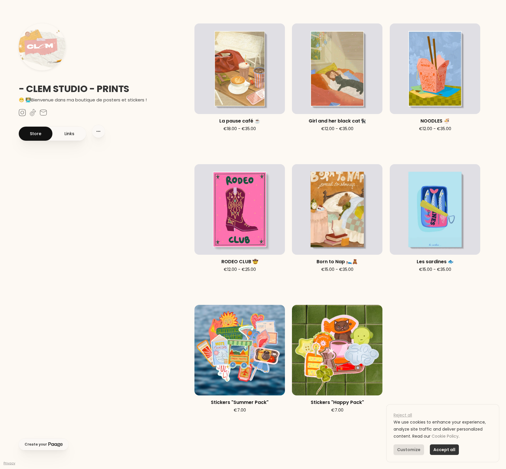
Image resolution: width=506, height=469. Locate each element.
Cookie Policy (445, 436)
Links (69, 134)
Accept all (444, 450)
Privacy (9, 463)
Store (35, 134)
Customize (408, 450)
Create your (36, 444)
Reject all (403, 415)
